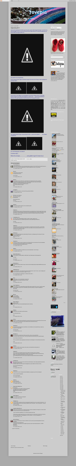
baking (63, 101)
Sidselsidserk (54, 274)
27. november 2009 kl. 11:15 (17, 176)
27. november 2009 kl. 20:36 (17, 316)
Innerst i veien (54, 281)
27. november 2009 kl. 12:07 (17, 201)
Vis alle (64, 302)
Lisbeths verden (54, 202)
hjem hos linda (15, 419)
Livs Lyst (53, 181)
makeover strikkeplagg (62, 104)
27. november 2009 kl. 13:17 (17, 222)
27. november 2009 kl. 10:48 (17, 168)
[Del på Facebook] (30, 159)
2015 (61, 381)
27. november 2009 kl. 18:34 (17, 291)
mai (61, 428)
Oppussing (15, 160)
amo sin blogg (54, 260)
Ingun (14, 179)
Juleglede (53, 174)
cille (14, 319)
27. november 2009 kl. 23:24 (17, 367)
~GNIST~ (53, 267)
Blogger (41, 453)
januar (62, 433)
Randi (14, 310)
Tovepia (58, 71)
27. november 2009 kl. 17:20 (17, 260)
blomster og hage (54, 102)
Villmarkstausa (54, 216)
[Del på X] (29, 159)
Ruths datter (15, 263)
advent (59, 101)
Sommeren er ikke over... (59, 141)
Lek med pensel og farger (54, 100)
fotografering (53, 103)
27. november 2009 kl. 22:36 (17, 348)
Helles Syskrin (54, 195)
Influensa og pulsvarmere (63, 417)
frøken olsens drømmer (17, 386)
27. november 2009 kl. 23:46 (17, 383)
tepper (59, 107)
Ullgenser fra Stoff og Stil (63, 401)
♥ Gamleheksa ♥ (15, 217)
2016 (61, 380)
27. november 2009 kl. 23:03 (17, 357)
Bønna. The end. (58, 228)
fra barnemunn (59, 103)
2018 (61, 377)
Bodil (14, 248)
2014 (61, 382)
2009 (61, 389)
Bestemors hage (54, 167)
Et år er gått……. (62, 403)
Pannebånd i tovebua (62, 412)
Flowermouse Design (55, 246)
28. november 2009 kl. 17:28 (17, 416)
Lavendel (14, 189)
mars (61, 431)
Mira (14, 294)
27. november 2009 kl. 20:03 (17, 298)
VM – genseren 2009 (63, 407)
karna (14, 204)
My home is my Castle (16, 195)
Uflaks (55, 101)
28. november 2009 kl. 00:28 (17, 392)
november (62, 391)
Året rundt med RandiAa (56, 253)
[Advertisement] (29, 437)
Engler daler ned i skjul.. (63, 393)
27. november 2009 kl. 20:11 (17, 307)
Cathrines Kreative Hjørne (56, 133)
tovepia (12, 3)
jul (57, 104)
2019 (61, 376)
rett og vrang (54, 140)
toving (53, 108)
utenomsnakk (63, 108)
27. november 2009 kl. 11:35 (17, 192)
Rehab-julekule (58, 282)
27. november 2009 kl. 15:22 (17, 238)
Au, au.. (62, 414)
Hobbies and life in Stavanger (56, 209)
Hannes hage (15, 395)
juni (61, 427)
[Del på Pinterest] (31, 159)
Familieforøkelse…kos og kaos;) (63, 410)
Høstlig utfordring (62, 419)
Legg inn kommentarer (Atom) (19, 447)
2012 (61, 385)
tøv (57, 108)
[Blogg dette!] (28, 159)
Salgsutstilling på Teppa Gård (60, 289)
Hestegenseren (58, 189)
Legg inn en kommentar (15, 428)
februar (62, 432)
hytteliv (53, 104)
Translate (58, 29)
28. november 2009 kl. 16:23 (17, 405)
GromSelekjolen (58, 268)
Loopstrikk (57, 261)
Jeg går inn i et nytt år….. (60, 343)
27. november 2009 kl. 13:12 (17, 214)
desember (62, 390)
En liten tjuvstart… (62, 395)
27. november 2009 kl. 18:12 (17, 282)
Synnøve (14, 370)
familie (63, 102)
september (62, 422)
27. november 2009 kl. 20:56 (17, 322)
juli (61, 426)
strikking (53, 107)
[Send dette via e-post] (27, 159)
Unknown (14, 241)
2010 (61, 387)
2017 (61, 378)
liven (14, 171)
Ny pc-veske (62, 415)
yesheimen (15, 360)
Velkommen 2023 (58, 217)
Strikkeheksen (15, 269)
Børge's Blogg (15, 301)
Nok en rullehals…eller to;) (60, 355)
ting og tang (63, 107)
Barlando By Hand (55, 239)
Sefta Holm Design (55, 288)
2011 (61, 386)
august (62, 424)
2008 (61, 435)
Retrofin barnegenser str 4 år (60, 203)
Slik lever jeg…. (62, 405)
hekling (64, 103)
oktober (62, 421)
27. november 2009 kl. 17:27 (17, 266)
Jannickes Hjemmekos (17, 408)
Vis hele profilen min (54, 80)
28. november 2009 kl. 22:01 (17, 426)
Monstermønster (54, 152)
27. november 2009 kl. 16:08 (17, 245)
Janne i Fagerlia (15, 285)
